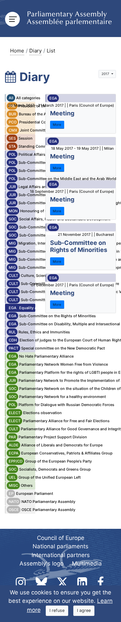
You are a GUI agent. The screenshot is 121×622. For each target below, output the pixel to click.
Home (17, 50)
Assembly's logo (41, 563)
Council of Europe (60, 538)
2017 (106, 74)
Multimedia (87, 563)
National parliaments (60, 546)
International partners (61, 555)
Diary (35, 50)
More (57, 124)
